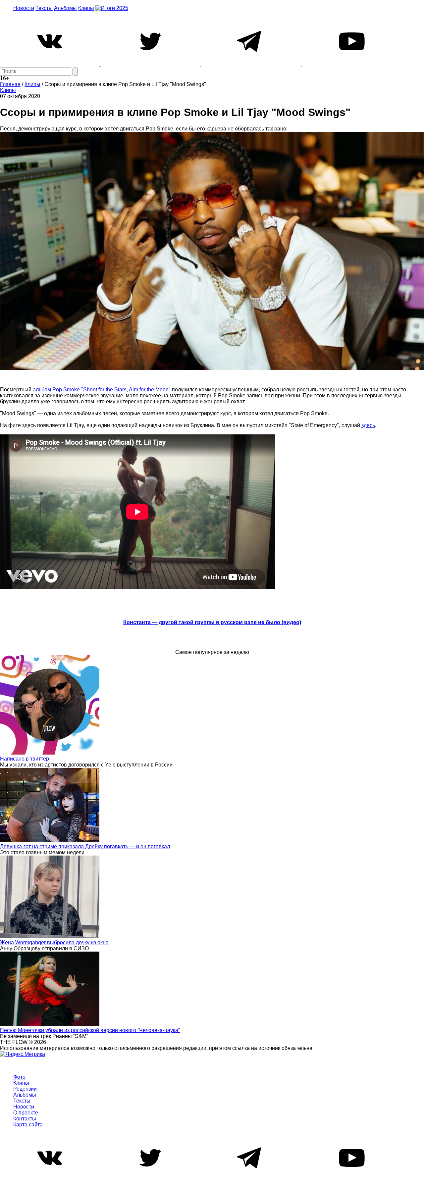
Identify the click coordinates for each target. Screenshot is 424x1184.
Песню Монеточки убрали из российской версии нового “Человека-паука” (90, 1030)
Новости (23, 8)
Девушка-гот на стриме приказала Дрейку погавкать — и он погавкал (85, 846)
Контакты (24, 1118)
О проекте (25, 1112)
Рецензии (25, 1089)
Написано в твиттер (24, 759)
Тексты (44, 8)
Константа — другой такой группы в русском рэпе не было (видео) (212, 622)
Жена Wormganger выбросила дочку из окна (54, 942)
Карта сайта (28, 1124)
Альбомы (65, 8)
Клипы (86, 8)
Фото (19, 1077)
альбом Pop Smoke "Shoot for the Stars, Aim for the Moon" (102, 389)
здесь (368, 425)
